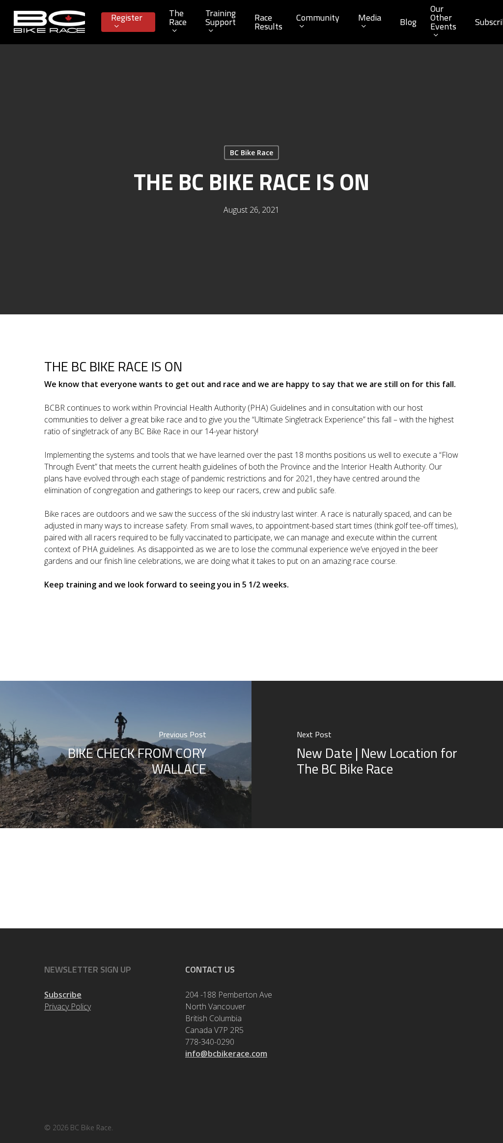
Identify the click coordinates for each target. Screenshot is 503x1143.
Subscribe (63, 994)
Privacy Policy (67, 1006)
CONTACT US (210, 969)
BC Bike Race (251, 152)
